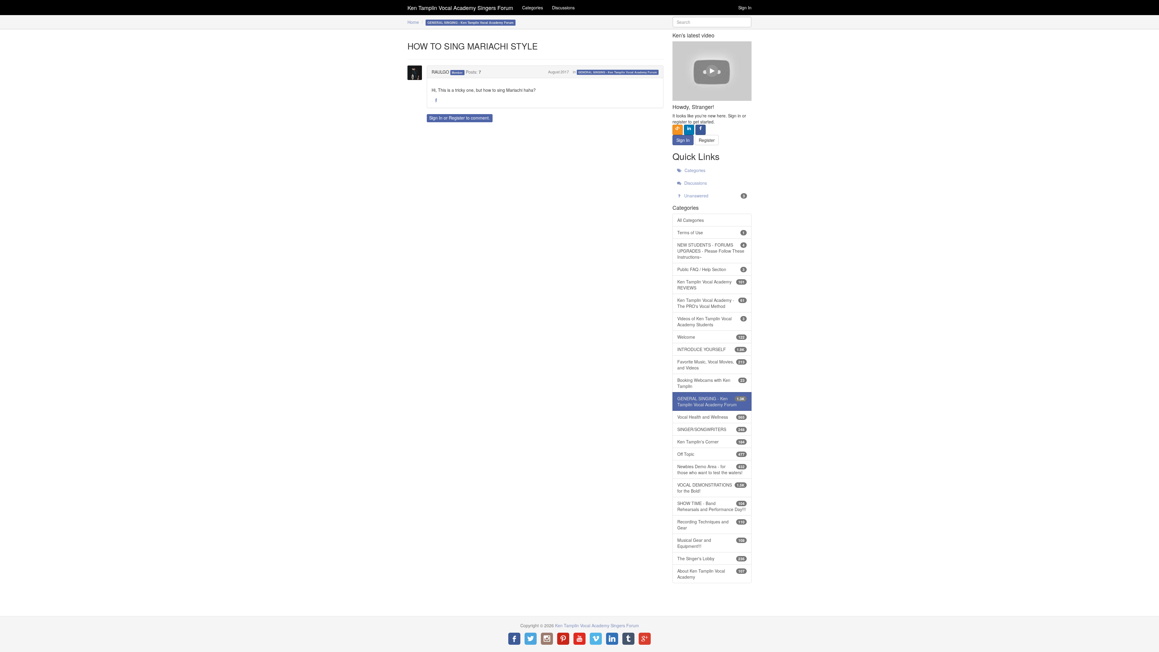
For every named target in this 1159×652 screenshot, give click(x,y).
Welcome (711, 337)
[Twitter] (531, 639)
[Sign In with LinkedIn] (689, 130)
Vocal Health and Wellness (711, 417)
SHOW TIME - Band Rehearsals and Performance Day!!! (711, 506)
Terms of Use (711, 232)
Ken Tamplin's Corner (711, 442)
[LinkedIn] (612, 639)
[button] (436, 100)
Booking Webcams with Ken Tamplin (711, 383)
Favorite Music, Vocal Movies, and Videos (711, 365)
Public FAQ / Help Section (711, 269)
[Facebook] (514, 639)
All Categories (690, 220)
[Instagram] (547, 639)
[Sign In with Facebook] (700, 130)
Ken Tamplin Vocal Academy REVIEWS (711, 285)
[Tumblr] (628, 639)
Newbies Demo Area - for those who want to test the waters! (711, 469)
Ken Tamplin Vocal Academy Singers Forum (460, 7)
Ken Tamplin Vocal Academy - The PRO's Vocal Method (711, 303)
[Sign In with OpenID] (677, 130)
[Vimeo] (596, 639)
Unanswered (714, 196)
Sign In (745, 8)
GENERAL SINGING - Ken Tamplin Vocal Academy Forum (617, 72)
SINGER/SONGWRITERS (711, 429)
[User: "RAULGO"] (416, 73)
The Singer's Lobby (711, 558)
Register (457, 118)
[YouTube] (579, 639)
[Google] (645, 639)
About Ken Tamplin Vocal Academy (711, 574)
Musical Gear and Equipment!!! (711, 543)
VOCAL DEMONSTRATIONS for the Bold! (711, 488)
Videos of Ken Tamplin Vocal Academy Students (711, 321)
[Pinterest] (563, 639)
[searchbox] (712, 22)
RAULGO (440, 72)
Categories (532, 8)
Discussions (563, 8)
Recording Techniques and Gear (711, 525)
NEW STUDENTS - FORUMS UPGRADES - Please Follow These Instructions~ (711, 251)
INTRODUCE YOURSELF (711, 349)
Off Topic (711, 454)
